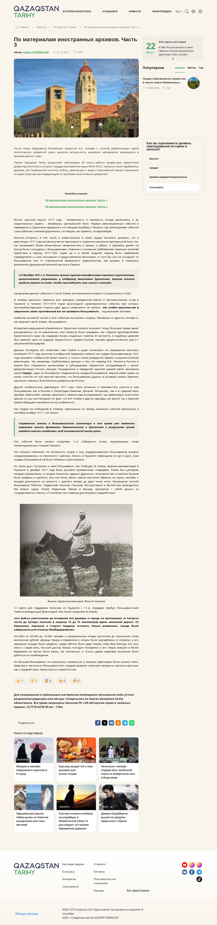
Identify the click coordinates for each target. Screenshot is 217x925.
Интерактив (69, 879)
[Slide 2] (173, 59)
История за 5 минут (65, 27)
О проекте (100, 864)
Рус (178, 11)
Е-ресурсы (68, 871)
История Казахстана (77, 11)
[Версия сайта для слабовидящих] (193, 11)
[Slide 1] (170, 59)
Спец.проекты (70, 886)
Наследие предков (73, 864)
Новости (135, 11)
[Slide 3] (175, 59)
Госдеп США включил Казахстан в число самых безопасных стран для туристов (164, 80)
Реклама (99, 890)
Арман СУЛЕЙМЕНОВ (36, 52)
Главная (24, 27)
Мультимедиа (162, 11)
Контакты (99, 871)
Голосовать (156, 187)
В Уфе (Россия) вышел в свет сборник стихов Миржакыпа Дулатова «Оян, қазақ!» (176, 50)
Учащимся (110, 11)
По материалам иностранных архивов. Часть (75, 206)
